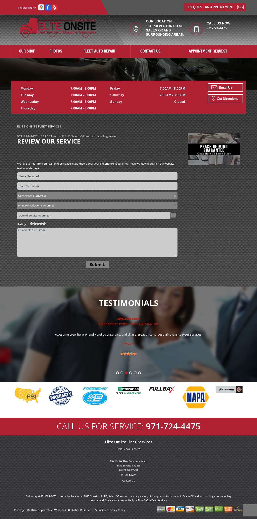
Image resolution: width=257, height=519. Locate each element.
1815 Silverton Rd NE (55, 136)
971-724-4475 (217, 28)
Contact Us (128, 480)
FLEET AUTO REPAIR (99, 52)
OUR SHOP (27, 52)
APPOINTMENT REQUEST (208, 52)
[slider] (38, 223)
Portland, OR (147, 324)
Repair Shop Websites (52, 510)
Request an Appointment (211, 7)
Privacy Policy (116, 510)
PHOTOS (55, 52)
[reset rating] (28, 223)
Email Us (225, 87)
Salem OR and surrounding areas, (94, 136)
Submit (97, 264)
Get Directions (227, 98)
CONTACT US (150, 52)
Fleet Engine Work (113, 324)
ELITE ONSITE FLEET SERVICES (39, 126)
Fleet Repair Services (128, 449)
